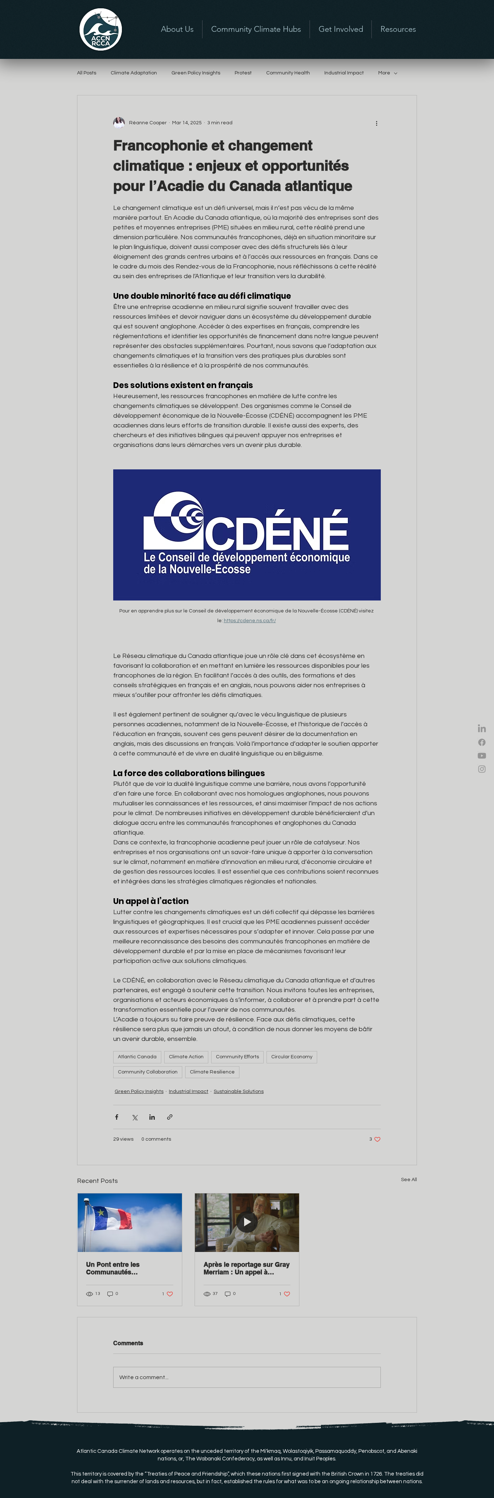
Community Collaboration (148, 1072)
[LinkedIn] (482, 729)
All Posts (86, 73)
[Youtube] (482, 756)
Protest (243, 73)
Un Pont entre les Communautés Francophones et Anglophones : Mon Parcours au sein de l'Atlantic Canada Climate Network (125, 1268)
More (384, 73)
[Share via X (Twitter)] (134, 1117)
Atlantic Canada (137, 1056)
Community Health (288, 73)
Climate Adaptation (134, 73)
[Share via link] (169, 1117)
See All (409, 1179)
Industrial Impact (344, 73)
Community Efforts (237, 1056)
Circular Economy (291, 1056)
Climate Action (186, 1056)
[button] (340, 29)
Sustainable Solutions (239, 1091)
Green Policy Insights (195, 73)
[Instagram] (482, 769)
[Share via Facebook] (116, 1117)
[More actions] (376, 123)
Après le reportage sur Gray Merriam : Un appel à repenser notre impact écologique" (247, 1268)
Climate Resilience (212, 1072)
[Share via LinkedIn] (152, 1117)
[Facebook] (482, 742)
